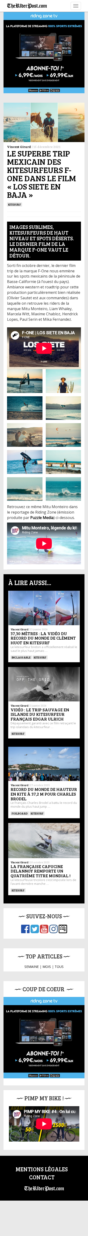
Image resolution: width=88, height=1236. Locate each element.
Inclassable (21, 657)
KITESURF (14, 204)
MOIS (46, 966)
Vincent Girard (19, 146)
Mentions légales (41, 1169)
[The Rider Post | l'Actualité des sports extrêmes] (27, 6)
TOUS (59, 966)
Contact (41, 1177)
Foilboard (20, 813)
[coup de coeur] (44, 1037)
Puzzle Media (42, 517)
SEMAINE (31, 966)
